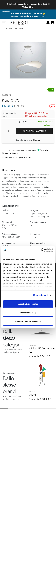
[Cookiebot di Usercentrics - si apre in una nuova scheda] (41, 250)
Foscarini (7, 95)
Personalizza (26, 313)
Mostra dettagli (40, 295)
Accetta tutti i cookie (28, 304)
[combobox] (28, 28)
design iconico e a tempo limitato (28, 16)
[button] (6, 11)
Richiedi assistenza (10, 153)
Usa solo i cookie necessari (28, 321)
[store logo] (18, 23)
